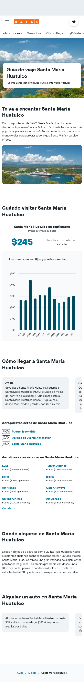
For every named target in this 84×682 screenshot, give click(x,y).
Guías (20, 672)
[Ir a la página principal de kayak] (26, 21)
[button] (6, 21)
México (32, 672)
